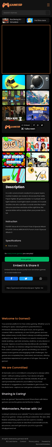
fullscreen (29, 128)
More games (26, 259)
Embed (26, 125)
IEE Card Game (11, 441)
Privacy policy (34, 441)
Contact (23, 441)
